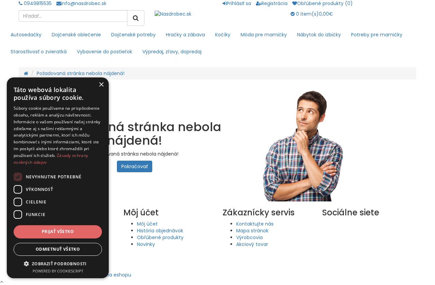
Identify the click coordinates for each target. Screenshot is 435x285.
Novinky (146, 244)
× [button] (101, 84)
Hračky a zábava (185, 34)
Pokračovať (134, 166)
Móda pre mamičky (264, 34)
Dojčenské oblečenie (76, 34)
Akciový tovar (252, 244)
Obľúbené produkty (160, 237)
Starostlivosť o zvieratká (39, 51)
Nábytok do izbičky (319, 34)
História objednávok (160, 230)
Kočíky (222, 34)
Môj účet (147, 223)
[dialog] (58, 177)
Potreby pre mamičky (376, 34)
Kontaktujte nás (255, 223)
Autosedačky (26, 34)
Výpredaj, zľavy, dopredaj (172, 51)
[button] (58, 263)
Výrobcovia (249, 237)
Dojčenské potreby (133, 34)
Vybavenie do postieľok (104, 51)
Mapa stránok (252, 230)
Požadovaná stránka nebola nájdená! (80, 73)
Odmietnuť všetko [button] (58, 249)
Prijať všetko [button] (58, 231)
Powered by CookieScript (58, 270)
